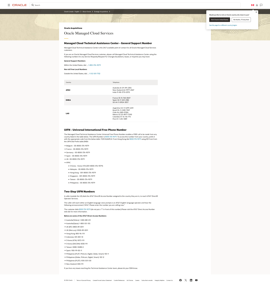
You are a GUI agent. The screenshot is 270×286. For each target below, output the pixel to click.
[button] (9, 5)
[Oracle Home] (19, 5)
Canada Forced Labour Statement (102, 280)
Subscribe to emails (147, 280)
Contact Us (169, 280)
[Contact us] (261, 5)
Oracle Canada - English (71, 12)
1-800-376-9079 (94, 65)
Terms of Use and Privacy (84, 280)
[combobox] (135, 5)
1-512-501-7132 (94, 73)
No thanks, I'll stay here (241, 20)
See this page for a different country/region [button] (223, 25)
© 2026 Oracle (68, 280)
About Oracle (86, 12)
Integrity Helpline (159, 280)
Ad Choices (130, 280)
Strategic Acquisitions (101, 12)
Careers (137, 280)
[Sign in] (257, 5)
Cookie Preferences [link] (119, 280)
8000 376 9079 (111, 137)
